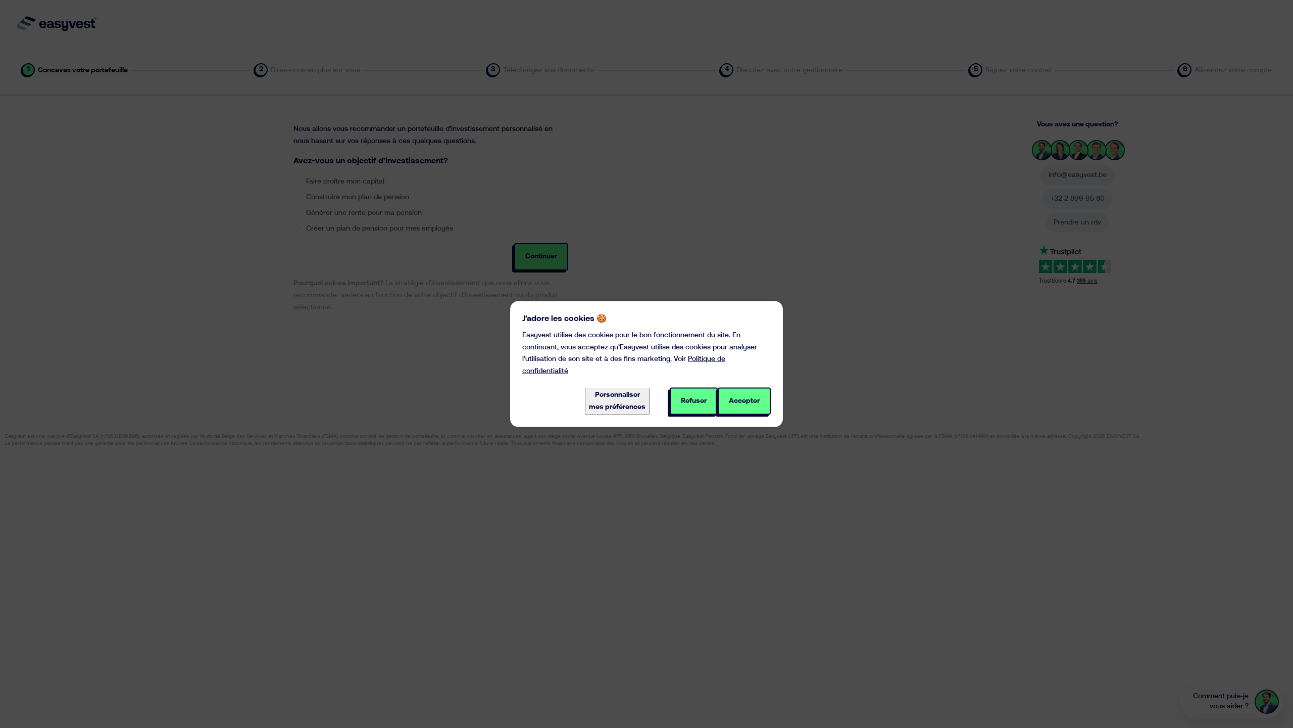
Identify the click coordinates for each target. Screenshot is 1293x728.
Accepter (744, 401)
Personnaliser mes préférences (617, 401)
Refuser (694, 401)
